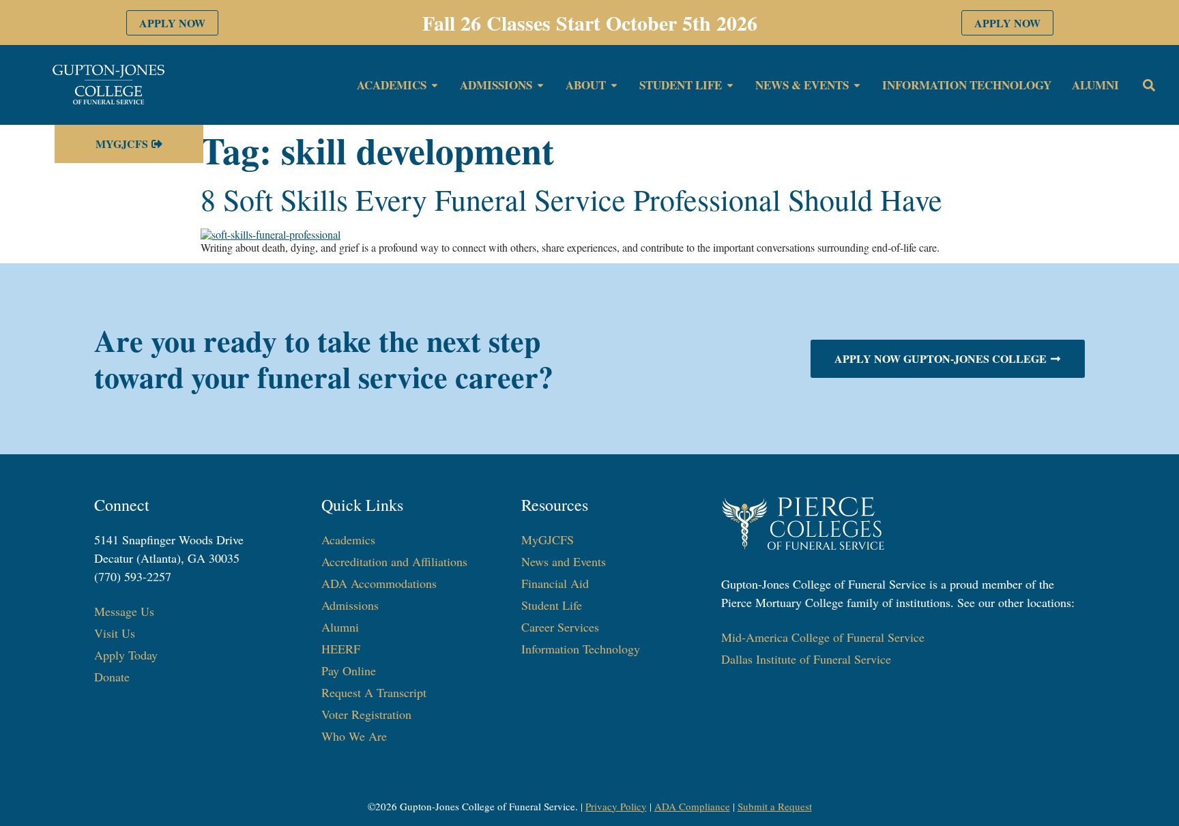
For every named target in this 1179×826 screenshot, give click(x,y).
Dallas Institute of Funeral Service (806, 659)
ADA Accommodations (379, 583)
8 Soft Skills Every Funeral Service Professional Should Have (571, 199)
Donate (112, 676)
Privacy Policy (616, 806)
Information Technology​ (580, 648)
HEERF (340, 648)
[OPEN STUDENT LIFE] (730, 85)
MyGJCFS (547, 539)
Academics (348, 539)
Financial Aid (555, 583)
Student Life (551, 605)
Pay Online (348, 670)
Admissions (350, 605)
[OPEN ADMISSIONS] (540, 85)
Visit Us (114, 633)
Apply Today (126, 655)
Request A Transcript (373, 692)
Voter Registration (366, 714)
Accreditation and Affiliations (394, 561)
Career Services (560, 627)
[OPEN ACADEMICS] (434, 85)
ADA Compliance (692, 806)
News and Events (563, 561)
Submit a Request (775, 806)
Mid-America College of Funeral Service (823, 637)
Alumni (340, 627)
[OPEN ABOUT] (614, 85)
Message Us (124, 611)
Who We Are (354, 736)
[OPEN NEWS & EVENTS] (857, 85)
